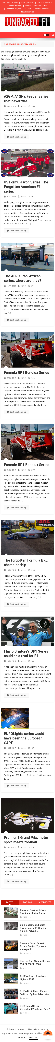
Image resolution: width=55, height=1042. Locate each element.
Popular (27, 902)
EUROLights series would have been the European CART (24, 738)
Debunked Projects (13, 9)
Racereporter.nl (27, 2)
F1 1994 (28, 9)
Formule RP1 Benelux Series (26, 465)
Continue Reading (18, 137)
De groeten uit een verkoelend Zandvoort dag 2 (35, 1008)
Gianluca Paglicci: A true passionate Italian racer (33, 912)
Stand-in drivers (27, 12)
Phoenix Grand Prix (41, 9)
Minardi (28, 6)
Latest (10, 902)
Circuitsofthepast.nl (44, 2)
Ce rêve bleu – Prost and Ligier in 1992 (33, 978)
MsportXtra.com (15, 6)
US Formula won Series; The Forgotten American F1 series (26, 187)
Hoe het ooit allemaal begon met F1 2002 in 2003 (35, 963)
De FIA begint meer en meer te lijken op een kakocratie (34, 993)
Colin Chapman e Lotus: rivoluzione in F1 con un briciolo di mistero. (33, 928)
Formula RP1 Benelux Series (26, 373)
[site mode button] (46, 35)
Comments (45, 902)
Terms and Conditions (27, 1037)
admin (23, 106)
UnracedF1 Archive (10, 2)
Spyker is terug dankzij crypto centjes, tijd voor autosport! (33, 946)
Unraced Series (40, 6)
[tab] (10, 902)
